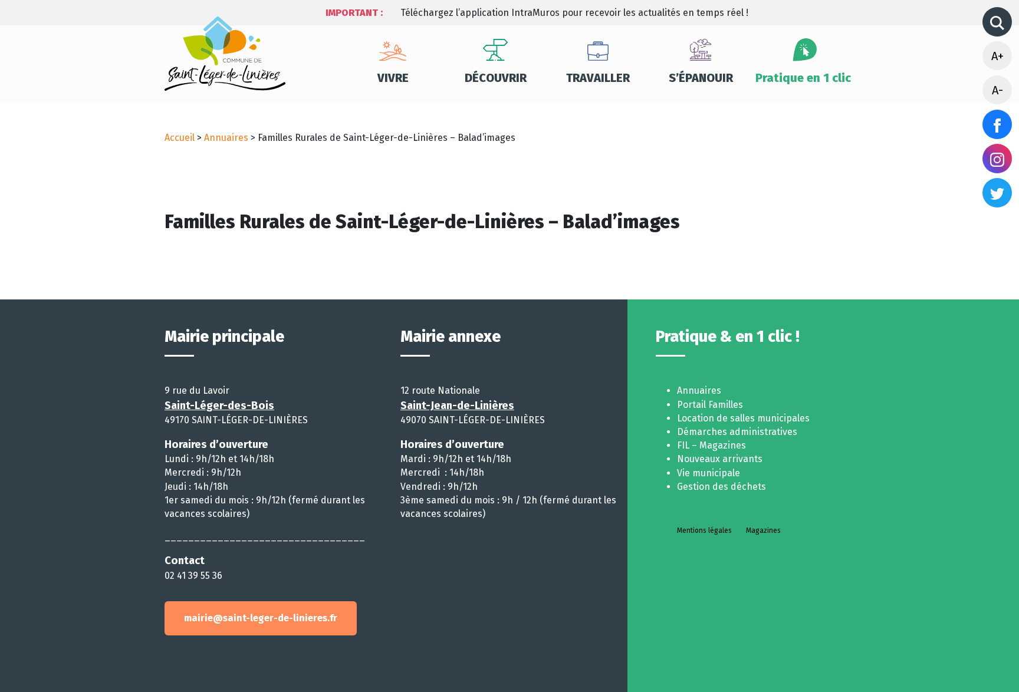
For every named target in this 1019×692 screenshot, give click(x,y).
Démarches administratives (737, 431)
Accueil (180, 137)
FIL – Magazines (711, 445)
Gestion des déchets (721, 486)
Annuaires (226, 137)
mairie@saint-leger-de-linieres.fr (260, 618)
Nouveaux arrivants (719, 458)
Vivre (393, 78)
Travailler (598, 78)
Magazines (763, 530)
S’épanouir (701, 78)
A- (997, 90)
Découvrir (496, 78)
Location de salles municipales (743, 418)
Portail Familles (710, 404)
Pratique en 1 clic (803, 78)
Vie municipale (708, 473)
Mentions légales (704, 530)
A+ (997, 56)
